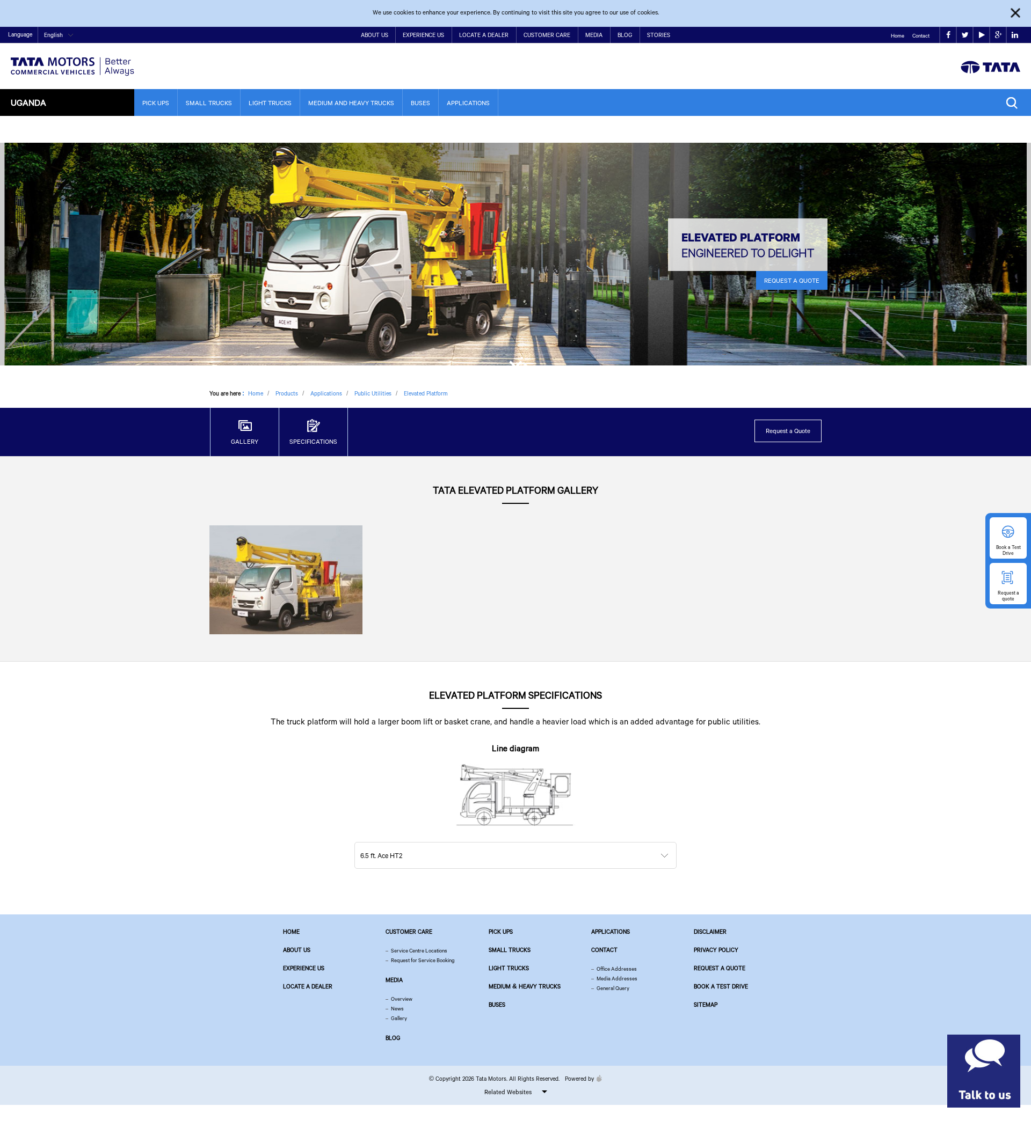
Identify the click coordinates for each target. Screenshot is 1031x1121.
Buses (420, 103)
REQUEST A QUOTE (791, 280)
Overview (401, 998)
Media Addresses (617, 978)
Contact (921, 35)
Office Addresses (617, 968)
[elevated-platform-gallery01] (285, 579)
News (397, 1008)
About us (296, 950)
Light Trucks (270, 103)
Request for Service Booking (423, 960)
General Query (613, 988)
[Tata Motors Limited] (72, 59)
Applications (468, 103)
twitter (964, 35)
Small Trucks (209, 103)
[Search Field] (1014, 102)
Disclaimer (710, 931)
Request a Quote (788, 431)
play (981, 35)
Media (593, 35)
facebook (948, 35)
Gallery (399, 1018)
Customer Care (547, 35)
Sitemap (705, 1004)
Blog (625, 35)
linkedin (1014, 35)
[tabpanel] (515, 254)
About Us (374, 35)
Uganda (28, 102)
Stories (658, 35)
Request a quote (719, 968)
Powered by (579, 1078)
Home (897, 35)
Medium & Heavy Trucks (525, 986)
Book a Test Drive (721, 986)
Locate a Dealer (484, 35)
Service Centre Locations (419, 950)
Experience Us (423, 35)
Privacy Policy (716, 950)
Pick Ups (155, 103)
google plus (998, 35)
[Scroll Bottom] (515, 365)
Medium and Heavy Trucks (351, 103)
